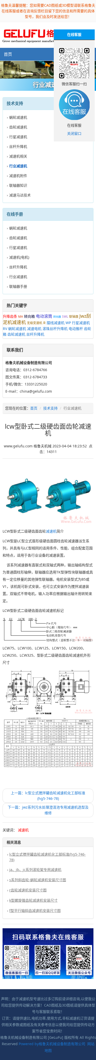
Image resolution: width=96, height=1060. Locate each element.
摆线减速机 (56, 322)
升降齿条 (10, 316)
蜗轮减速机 (18, 117)
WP (68, 322)
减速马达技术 (20, 195)
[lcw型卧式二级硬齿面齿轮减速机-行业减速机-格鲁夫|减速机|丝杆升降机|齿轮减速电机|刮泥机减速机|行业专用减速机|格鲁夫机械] (37, 34)
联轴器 (73, 316)
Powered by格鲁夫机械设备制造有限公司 (52, 1043)
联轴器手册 (18, 286)
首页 (8, 54)
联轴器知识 (18, 185)
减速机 (51, 531)
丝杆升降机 (18, 146)
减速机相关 (18, 156)
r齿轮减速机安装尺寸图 (28, 890)
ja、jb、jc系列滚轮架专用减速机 (35, 869)
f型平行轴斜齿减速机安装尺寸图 (35, 910)
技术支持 (50, 408)
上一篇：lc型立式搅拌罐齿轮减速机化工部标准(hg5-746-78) (48, 795)
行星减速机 (18, 136)
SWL (65, 316)
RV (5, 328)
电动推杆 (76, 328)
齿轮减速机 (18, 127)
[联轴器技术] (48, 70)
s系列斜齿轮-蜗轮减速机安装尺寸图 (37, 879)
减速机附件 (18, 175)
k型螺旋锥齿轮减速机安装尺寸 (33, 900)
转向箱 (29, 316)
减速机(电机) (19, 257)
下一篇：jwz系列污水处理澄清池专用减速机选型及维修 (48, 810)
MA (20, 316)
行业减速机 (18, 276)
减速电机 (34, 328)
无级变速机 (34, 323)
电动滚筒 (44, 316)
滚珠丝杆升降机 (55, 328)
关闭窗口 (74, 133)
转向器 (57, 316)
